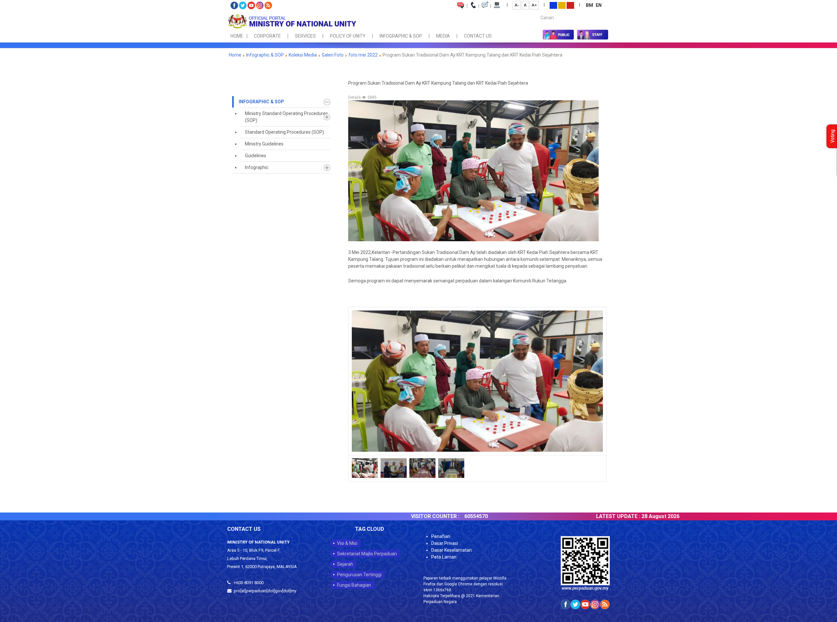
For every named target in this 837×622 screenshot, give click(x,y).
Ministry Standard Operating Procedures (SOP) (286, 117)
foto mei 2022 (363, 55)
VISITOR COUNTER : (403, 516)
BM (590, 5)
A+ (534, 5)
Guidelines (255, 155)
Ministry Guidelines (264, 143)
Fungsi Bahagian (354, 585)
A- (517, 5)
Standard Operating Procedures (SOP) (284, 132)
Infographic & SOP (265, 55)
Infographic (256, 167)
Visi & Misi (347, 543)
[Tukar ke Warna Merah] (570, 5)
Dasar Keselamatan (451, 550)
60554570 (443, 516)
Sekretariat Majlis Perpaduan (367, 553)
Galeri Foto (333, 55)
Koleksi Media (303, 55)
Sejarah (345, 564)
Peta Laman (443, 557)
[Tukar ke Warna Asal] (553, 5)
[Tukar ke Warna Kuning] (562, 5)
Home (235, 55)
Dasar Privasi (444, 543)
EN (599, 5)
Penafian (440, 536)
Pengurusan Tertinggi (359, 574)
